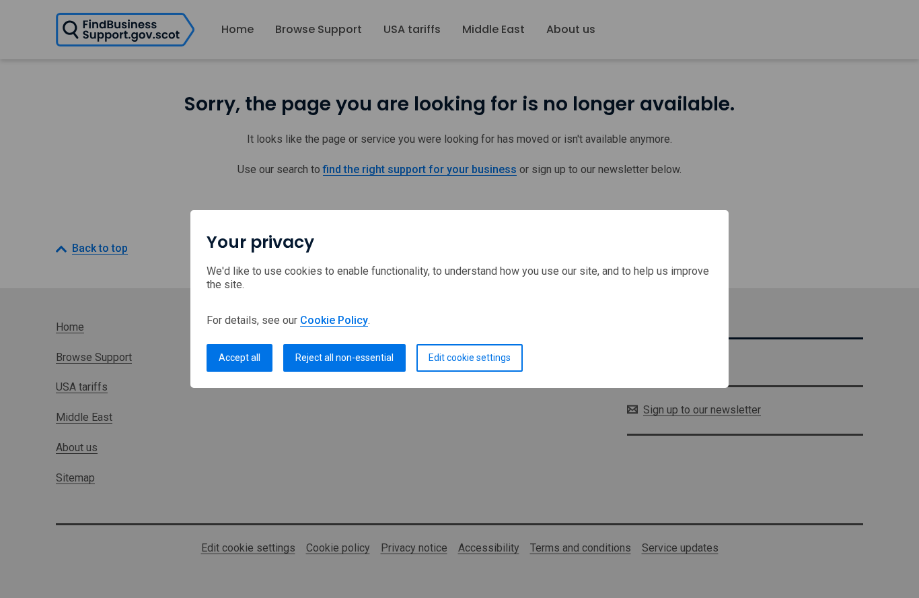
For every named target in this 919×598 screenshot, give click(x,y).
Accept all (239, 357)
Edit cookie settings (470, 357)
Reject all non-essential (344, 357)
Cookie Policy (334, 320)
